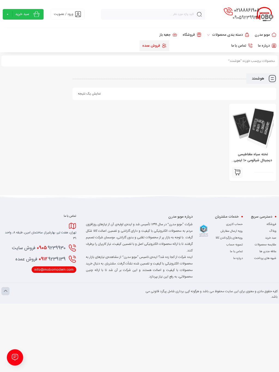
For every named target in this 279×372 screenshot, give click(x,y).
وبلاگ (272, 231)
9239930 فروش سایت (39, 248)
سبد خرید (270, 238)
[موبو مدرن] (265, 14)
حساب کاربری (234, 224)
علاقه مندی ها (267, 251)
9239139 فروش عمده (41, 259)
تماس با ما (236, 251)
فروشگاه (271, 224)
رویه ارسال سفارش (231, 231)
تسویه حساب (234, 244)
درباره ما (238, 258)
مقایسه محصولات (265, 244)
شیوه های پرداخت (265, 258)
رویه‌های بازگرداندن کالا (229, 238)
